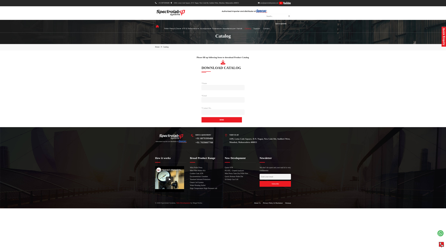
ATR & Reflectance (190, 29)
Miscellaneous (228, 29)
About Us (257, 203)
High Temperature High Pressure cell (203, 188)
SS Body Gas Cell (231, 179)
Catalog (248, 29)
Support (257, 29)
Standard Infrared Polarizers (200, 179)
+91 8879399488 (204, 138)
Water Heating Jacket (197, 185)
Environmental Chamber (199, 176)
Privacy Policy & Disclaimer (273, 203)
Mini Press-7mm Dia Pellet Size (236, 173)
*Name (204, 83)
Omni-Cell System (196, 182)
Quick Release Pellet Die (234, 176)
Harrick (239, 29)
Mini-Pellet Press (196, 167)
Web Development (183, 203)
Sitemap (288, 203)
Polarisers (216, 29)
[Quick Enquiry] (444, 37)
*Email (204, 96)
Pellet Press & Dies (172, 29)
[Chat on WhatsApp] (440, 233)
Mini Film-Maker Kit (197, 171)
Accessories (205, 29)
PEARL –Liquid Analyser (234, 171)
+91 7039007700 (204, 142)
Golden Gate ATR (196, 173)
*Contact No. (206, 108)
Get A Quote (281, 24)
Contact (266, 29)
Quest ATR (229, 167)
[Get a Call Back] (441, 245)
